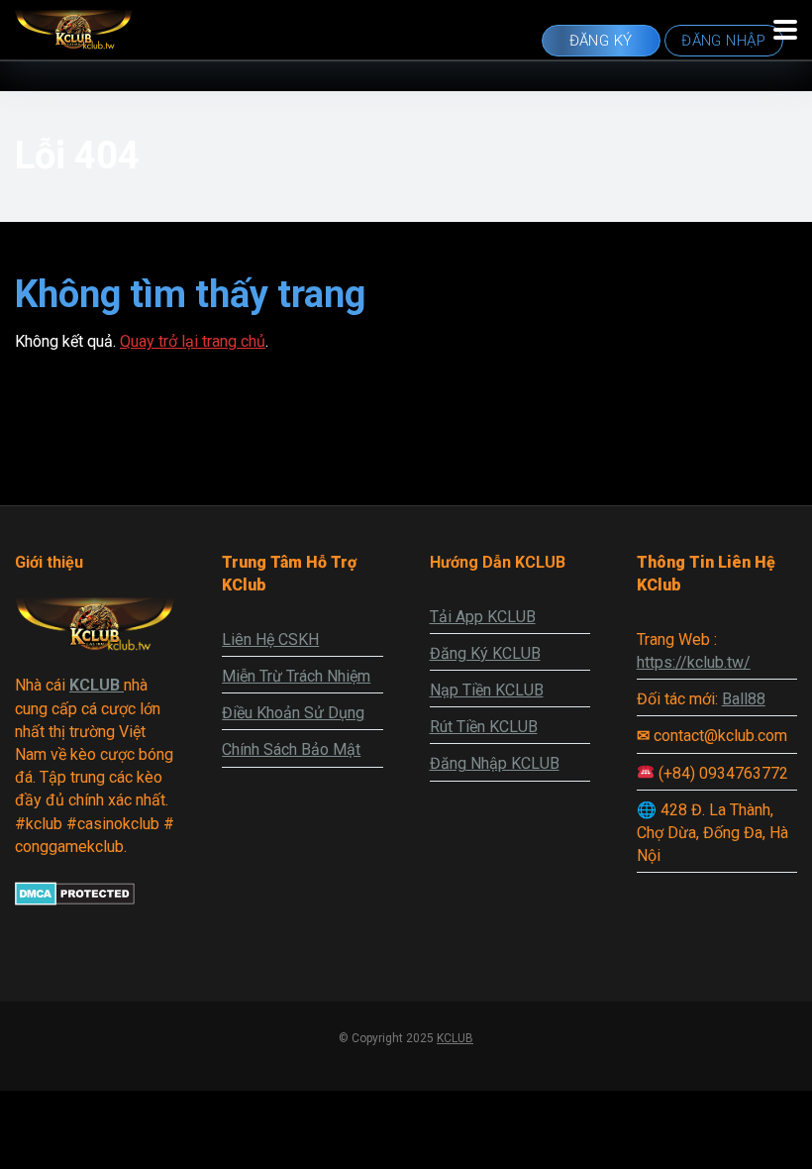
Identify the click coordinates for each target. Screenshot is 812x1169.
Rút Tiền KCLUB (484, 726)
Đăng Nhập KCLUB (494, 763)
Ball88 (743, 699)
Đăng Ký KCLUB (485, 653)
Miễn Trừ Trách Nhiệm (296, 676)
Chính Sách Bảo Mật (291, 749)
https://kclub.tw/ (694, 662)
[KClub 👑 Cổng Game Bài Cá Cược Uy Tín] (74, 27)
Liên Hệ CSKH (270, 639)
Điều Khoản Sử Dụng (293, 712)
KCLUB (455, 1038)
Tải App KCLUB (483, 616)
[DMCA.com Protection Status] (75, 900)
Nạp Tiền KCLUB (487, 690)
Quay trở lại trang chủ (192, 341)
